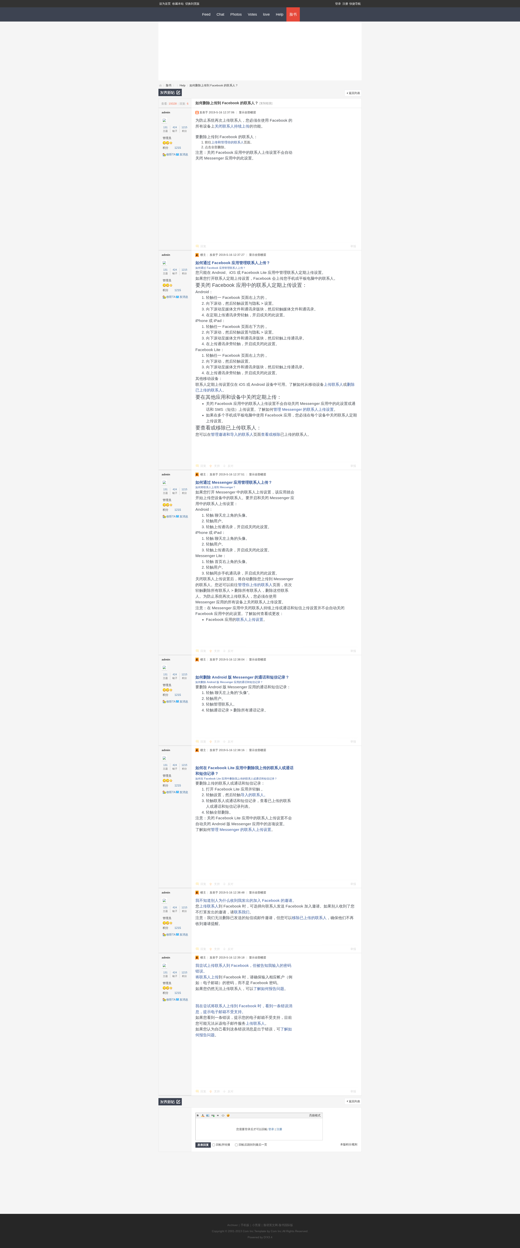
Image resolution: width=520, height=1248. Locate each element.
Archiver (232, 1225)
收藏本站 (178, 3)
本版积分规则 (348, 1144)
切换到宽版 (192, 3)
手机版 (245, 1225)
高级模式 (315, 1115)
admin (166, 112)
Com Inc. (248, 1231)
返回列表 (354, 93)
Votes (252, 14)
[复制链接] (265, 103)
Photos (236, 14)
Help (279, 14)
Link (213, 1115)
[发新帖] (170, 92)
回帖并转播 (223, 1144)
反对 (230, 465)
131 (165, 127)
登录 (338, 3)
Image (208, 1115)
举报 (353, 246)
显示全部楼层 (247, 112)
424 (175, 127)
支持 (217, 465)
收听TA (171, 154)
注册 (345, 3)
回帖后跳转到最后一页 (253, 1144)
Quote (218, 1115)
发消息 (184, 154)
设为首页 (165, 3)
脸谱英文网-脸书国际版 (278, 1225)
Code (223, 1115)
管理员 (167, 138)
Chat (220, 14)
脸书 (293, 14)
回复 (203, 246)
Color (203, 1115)
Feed (206, 14)
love (266, 14)
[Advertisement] (260, 50)
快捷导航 (355, 3)
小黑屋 (256, 1225)
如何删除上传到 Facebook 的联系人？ (214, 85)
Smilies (228, 1115)
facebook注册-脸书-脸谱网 (160, 85)
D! (265, 1237)
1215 (184, 127)
